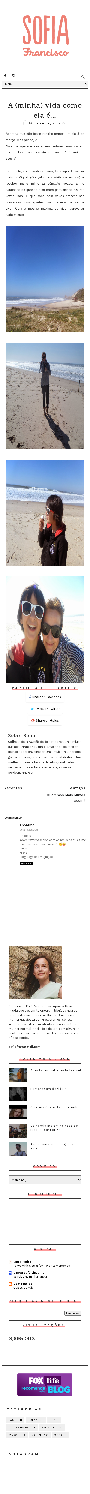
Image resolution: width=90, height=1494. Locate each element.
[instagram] (13, 75)
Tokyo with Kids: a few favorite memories (41, 1265)
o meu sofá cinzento (28, 1273)
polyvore (36, 1420)
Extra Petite (22, 1262)
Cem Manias (22, 1284)
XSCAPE (60, 1435)
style (54, 1420)
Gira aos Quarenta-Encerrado (54, 1107)
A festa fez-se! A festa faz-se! (55, 1070)
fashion (15, 1420)
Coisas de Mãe (23, 1287)
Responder (26, 863)
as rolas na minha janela (30, 1276)
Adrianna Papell (22, 1427)
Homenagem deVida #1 (49, 1088)
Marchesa (17, 1435)
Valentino (40, 1435)
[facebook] (5, 75)
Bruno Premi (52, 1427)
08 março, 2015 (30, 829)
